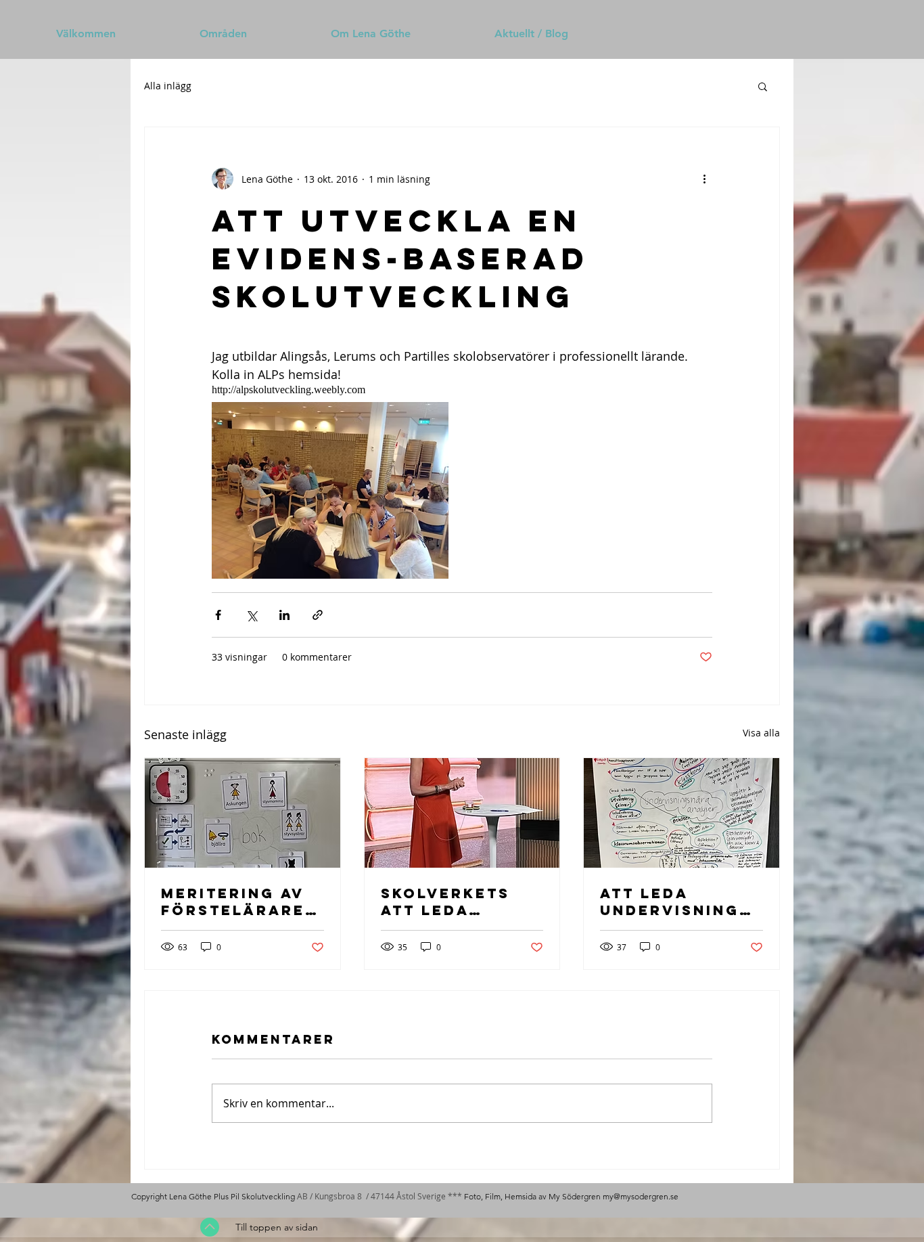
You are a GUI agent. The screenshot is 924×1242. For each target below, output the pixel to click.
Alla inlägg (167, 85)
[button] (762, 86)
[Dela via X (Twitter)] (251, 614)
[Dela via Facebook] (218, 614)
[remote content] (352, 390)
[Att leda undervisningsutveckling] (681, 813)
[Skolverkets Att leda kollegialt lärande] (462, 813)
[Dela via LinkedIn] (284, 614)
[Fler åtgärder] (704, 179)
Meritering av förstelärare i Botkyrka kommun (239, 901)
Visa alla (761, 732)
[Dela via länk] (317, 614)
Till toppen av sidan (276, 1227)
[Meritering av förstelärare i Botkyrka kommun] (242, 813)
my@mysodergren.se (640, 1196)
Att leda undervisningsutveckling (675, 901)
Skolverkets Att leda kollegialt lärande (445, 901)
